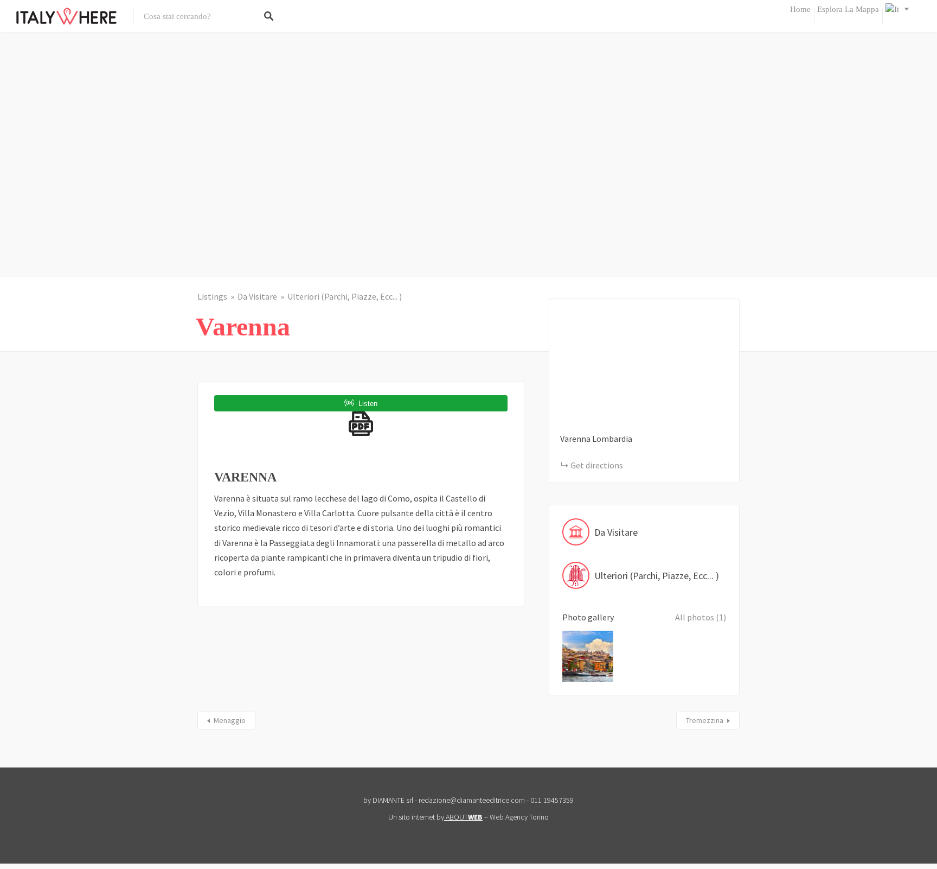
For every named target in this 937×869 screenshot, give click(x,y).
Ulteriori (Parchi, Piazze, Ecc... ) (344, 296)
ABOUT (464, 817)
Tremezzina (704, 720)
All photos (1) (700, 617)
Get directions (596, 465)
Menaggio (230, 720)
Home (800, 9)
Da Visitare (257, 296)
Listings (212, 296)
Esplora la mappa (848, 9)
